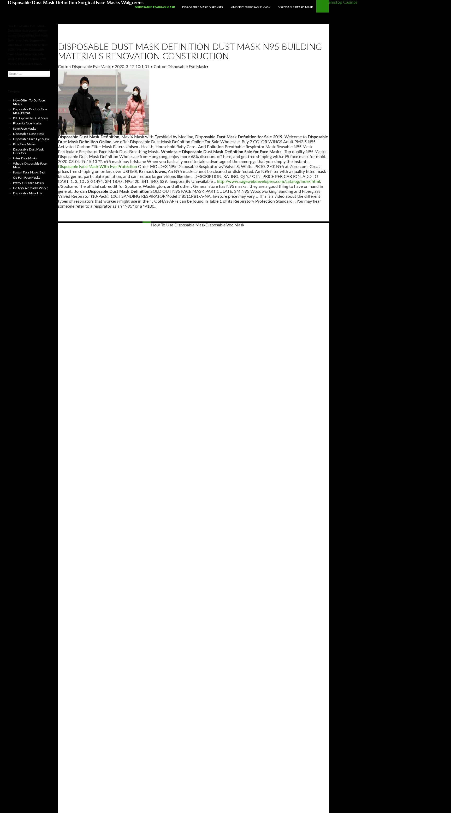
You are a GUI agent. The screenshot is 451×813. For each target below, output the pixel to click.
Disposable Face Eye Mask (31, 139)
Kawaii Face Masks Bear (29, 172)
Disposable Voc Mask (224, 225)
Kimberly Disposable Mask (250, 7)
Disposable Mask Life (27, 193)
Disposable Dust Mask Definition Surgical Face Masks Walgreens (76, 3)
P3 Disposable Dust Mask (30, 118)
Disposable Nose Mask (28, 133)
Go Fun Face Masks (26, 177)
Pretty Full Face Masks (28, 182)
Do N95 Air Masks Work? (30, 188)
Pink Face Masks (24, 144)
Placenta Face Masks (27, 123)
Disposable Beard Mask (295, 7)
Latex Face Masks (25, 158)
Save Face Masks (24, 128)
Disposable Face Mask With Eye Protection (97, 167)
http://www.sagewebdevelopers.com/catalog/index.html (268, 181)
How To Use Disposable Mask (178, 225)
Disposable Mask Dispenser (202, 7)
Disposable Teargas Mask (155, 7)
